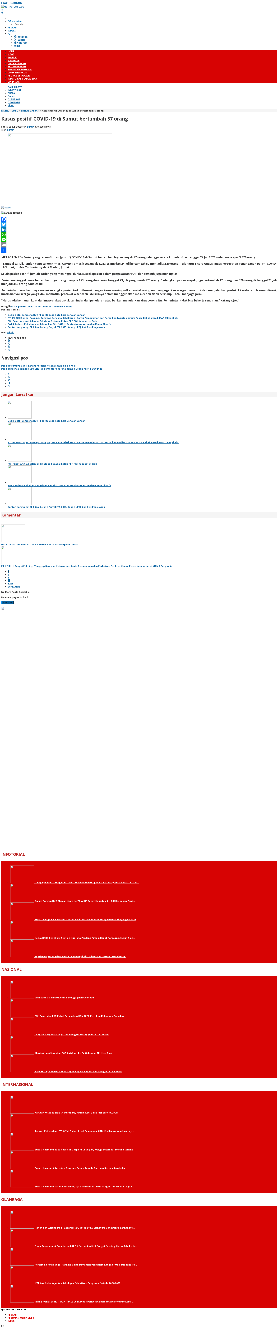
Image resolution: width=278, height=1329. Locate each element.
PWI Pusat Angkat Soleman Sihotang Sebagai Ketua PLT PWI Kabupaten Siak (52, 321)
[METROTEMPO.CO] (12, 6)
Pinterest (21, 42)
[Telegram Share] (9, 383)
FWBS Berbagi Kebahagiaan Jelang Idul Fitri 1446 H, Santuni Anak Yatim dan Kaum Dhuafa (59, 324)
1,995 (11, 583)
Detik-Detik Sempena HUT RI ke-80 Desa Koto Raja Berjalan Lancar (46, 314)
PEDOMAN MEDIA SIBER (21, 1317)
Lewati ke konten (11, 2)
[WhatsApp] (139, 234)
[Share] (139, 250)
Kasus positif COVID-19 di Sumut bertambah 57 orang (41, 306)
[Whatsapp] (9, 386)
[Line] (139, 239)
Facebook (22, 36)
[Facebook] (139, 219)
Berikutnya (14, 586)
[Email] (139, 244)
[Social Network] (9, 33)
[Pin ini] (9, 380)
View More (7, 603)
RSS (18, 45)
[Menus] (2, 9)
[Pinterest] (9, 346)
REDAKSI (12, 1314)
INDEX (11, 1320)
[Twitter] (139, 224)
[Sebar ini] (8, 374)
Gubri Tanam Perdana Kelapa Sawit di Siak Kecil (38, 365)
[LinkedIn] (139, 229)
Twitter (20, 39)
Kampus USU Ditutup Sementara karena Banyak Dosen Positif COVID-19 (51, 368)
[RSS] (9, 349)
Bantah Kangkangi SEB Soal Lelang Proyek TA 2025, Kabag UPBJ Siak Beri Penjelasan (56, 327)
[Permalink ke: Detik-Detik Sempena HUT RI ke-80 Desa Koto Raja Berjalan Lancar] (20, 417)
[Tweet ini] (9, 377)
